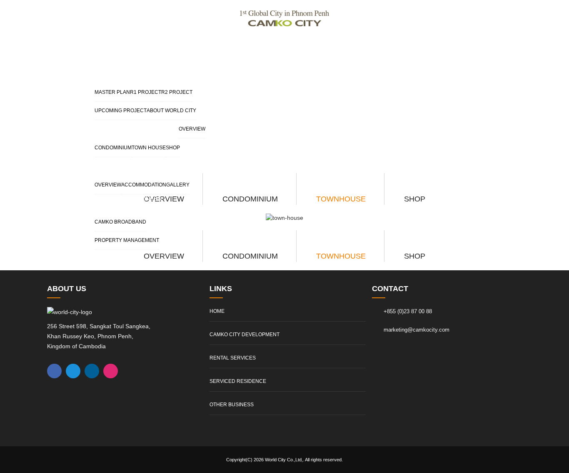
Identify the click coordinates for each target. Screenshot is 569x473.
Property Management (127, 240)
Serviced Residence (142, 161)
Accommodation (143, 185)
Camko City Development (151, 68)
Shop (173, 148)
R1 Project (145, 92)
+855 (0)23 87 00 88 (408, 311)
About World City (171, 110)
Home (217, 311)
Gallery (178, 185)
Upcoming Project (121, 110)
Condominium (113, 148)
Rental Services (136, 124)
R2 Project (176, 92)
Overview (192, 129)
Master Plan (112, 92)
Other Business (135, 198)
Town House (149, 148)
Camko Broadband (120, 222)
